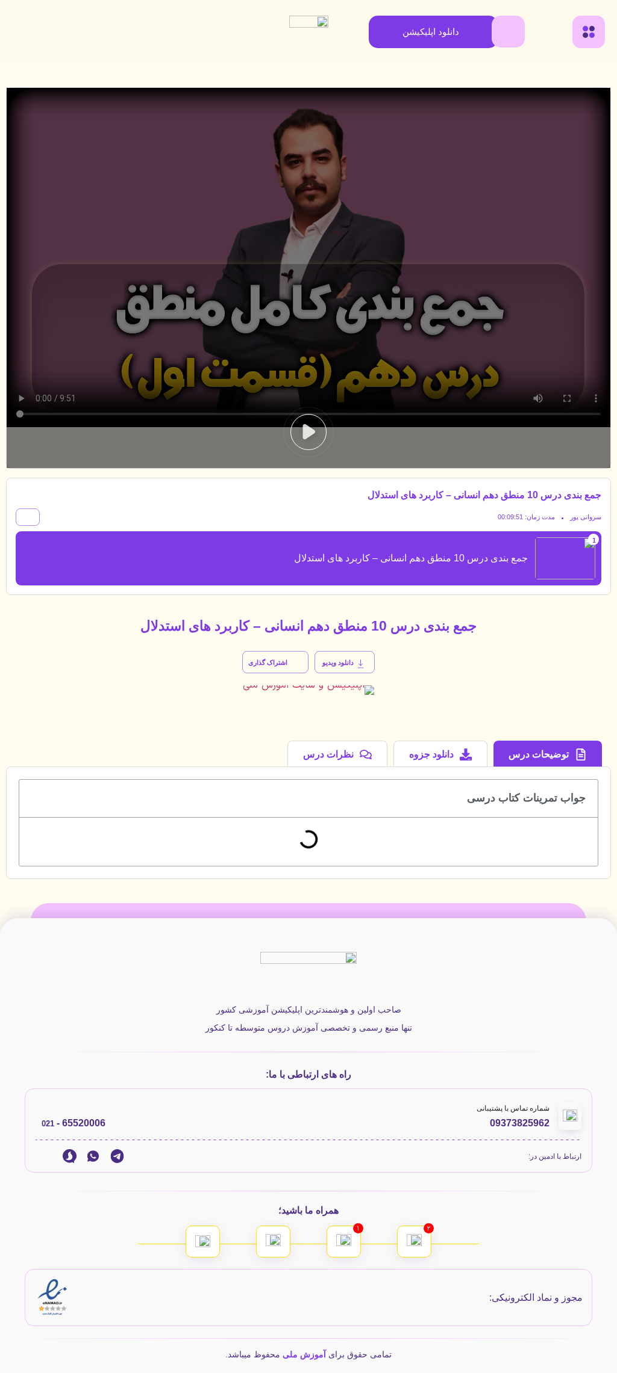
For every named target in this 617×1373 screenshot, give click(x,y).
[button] (308, 432)
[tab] (547, 754)
